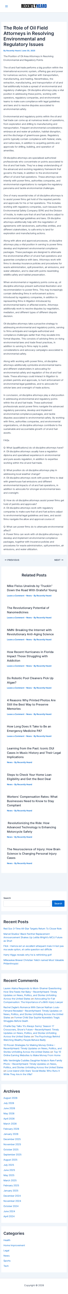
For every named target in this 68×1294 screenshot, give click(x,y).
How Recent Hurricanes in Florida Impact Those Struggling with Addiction (30, 656)
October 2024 (11, 1206)
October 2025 (11, 1149)
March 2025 (10, 1180)
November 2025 (12, 1144)
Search (7, 898)
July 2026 (8, 1103)
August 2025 (10, 1159)
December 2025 (12, 1139)
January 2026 (10, 1134)
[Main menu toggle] (6, 6)
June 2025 (9, 1170)
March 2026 (10, 1123)
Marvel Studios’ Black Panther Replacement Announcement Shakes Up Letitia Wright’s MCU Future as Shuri (32, 937)
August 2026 (10, 1098)
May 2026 (8, 1113)
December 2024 (12, 1195)
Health (6, 1240)
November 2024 (12, 1201)
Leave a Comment (15, 595)
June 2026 (9, 1108)
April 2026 (9, 1118)
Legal (6, 1250)
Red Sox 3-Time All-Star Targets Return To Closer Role (32, 928)
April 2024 (9, 1216)
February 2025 (11, 1185)
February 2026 (11, 1128)
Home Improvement (14, 1245)
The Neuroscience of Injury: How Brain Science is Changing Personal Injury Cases (33, 853)
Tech (6, 1266)
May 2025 (8, 1175)
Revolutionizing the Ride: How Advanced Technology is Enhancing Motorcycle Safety (31, 827)
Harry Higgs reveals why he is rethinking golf (27, 954)
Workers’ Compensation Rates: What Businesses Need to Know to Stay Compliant (32, 801)
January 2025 (10, 1190)
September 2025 (12, 1154)
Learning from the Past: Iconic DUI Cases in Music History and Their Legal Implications (34, 753)
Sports (7, 1260)
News (29, 595)
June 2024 (9, 1211)
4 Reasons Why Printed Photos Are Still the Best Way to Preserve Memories (31, 704)
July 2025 (8, 1165)
